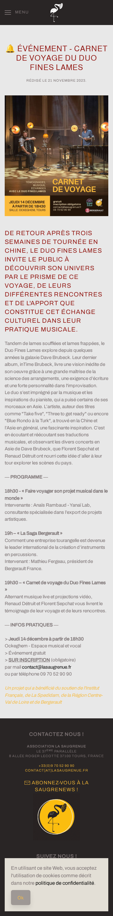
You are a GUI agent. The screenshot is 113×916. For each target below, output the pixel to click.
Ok (21, 897)
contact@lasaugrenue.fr (46, 667)
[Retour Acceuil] (56, 12)
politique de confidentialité (64, 883)
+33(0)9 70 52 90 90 (56, 765)
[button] (17, 12)
